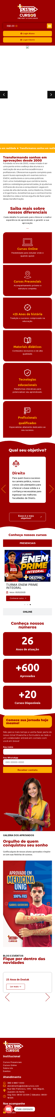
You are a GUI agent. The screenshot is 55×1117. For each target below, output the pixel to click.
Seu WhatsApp (10, 757)
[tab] (27, 543)
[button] (49, 25)
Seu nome (8, 747)
